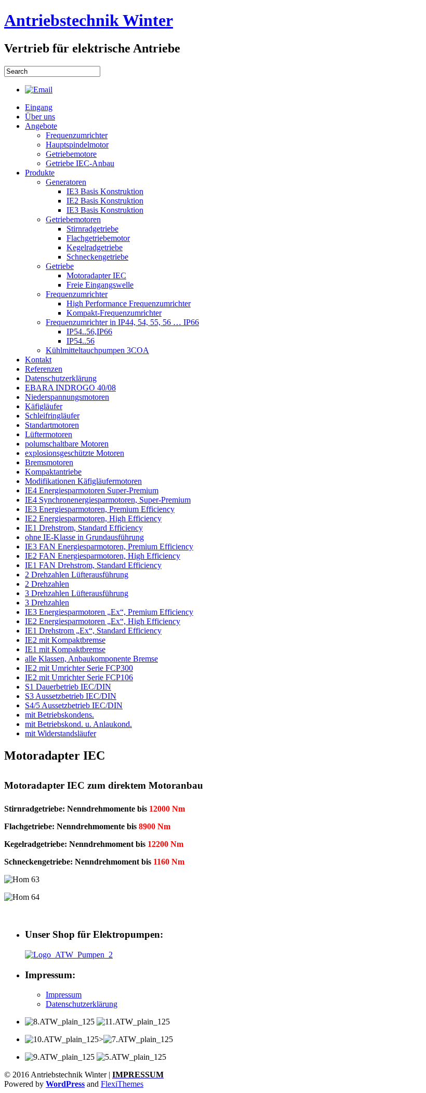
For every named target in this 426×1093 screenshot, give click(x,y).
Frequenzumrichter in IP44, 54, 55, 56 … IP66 (122, 322)
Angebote (41, 126)
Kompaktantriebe (53, 471)
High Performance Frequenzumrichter (128, 303)
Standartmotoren (52, 425)
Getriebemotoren (73, 219)
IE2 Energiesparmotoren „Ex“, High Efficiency (102, 621)
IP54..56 (80, 340)
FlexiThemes (122, 1083)
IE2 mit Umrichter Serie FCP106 (79, 677)
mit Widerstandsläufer (60, 733)
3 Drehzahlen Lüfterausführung (76, 593)
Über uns (40, 116)
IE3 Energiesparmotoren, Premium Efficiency (100, 509)
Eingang (38, 107)
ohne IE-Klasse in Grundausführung (84, 537)
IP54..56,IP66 (89, 331)
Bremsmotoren (49, 462)
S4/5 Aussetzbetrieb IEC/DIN (74, 705)
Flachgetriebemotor (98, 238)
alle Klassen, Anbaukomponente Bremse (91, 658)
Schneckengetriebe (97, 256)
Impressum (64, 994)
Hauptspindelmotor (77, 144)
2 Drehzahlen (47, 583)
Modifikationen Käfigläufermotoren (83, 481)
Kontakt (38, 359)
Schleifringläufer (52, 415)
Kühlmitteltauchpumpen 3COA (97, 350)
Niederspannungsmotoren (67, 397)
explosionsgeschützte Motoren (74, 453)
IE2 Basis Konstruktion (104, 200)
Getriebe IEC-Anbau (80, 163)
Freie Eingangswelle (100, 284)
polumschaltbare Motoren (67, 443)
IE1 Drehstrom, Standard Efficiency (84, 527)
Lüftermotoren (48, 434)
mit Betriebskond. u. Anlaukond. (78, 724)
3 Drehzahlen (47, 602)
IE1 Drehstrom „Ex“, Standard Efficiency (93, 630)
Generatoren (66, 182)
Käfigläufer (43, 406)
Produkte (40, 172)
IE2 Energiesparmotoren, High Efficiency (93, 518)
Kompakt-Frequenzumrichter (114, 312)
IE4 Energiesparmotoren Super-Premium (91, 490)
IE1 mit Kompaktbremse (65, 649)
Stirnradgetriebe (92, 228)
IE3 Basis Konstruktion (104, 191)
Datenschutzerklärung (61, 378)
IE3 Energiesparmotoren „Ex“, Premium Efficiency (109, 612)
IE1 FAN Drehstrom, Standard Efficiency (93, 565)
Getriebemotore (71, 154)
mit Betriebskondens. (59, 714)
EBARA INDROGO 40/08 (70, 387)
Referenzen (43, 369)
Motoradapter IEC (96, 275)
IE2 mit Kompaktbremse (65, 640)
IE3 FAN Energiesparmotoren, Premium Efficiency (109, 546)
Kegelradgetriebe (94, 247)
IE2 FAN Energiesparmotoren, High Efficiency (102, 555)
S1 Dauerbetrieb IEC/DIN (68, 686)
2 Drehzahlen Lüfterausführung (76, 574)
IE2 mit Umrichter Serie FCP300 (79, 668)
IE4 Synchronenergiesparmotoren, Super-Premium (108, 499)
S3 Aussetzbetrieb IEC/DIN (70, 696)
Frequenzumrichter (77, 135)
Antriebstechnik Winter (88, 20)
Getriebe (60, 266)
